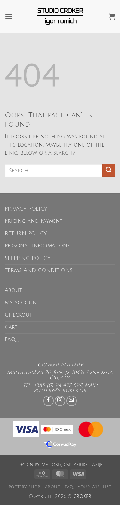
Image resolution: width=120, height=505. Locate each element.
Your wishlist (94, 487)
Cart (11, 327)
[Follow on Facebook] (48, 401)
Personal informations (37, 246)
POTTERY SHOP (24, 487)
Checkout (18, 315)
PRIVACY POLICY (26, 209)
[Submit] (108, 170)
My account (22, 303)
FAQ (10, 339)
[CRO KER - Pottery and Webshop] (60, 16)
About (13, 290)
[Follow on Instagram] (60, 401)
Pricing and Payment (33, 221)
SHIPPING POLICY (28, 258)
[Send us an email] (71, 401)
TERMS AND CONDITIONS (39, 270)
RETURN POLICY (26, 233)
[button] (8, 16)
